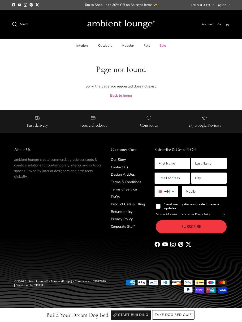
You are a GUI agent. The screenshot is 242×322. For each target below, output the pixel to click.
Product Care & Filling (128, 204)
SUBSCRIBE (191, 226)
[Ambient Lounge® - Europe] (121, 24)
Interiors (82, 45)
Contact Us (119, 167)
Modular (128, 45)
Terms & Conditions (126, 182)
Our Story (118, 159)
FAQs (115, 196)
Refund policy (122, 211)
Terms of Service (124, 189)
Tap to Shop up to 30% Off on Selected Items (121, 5)
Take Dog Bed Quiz (173, 315)
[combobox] (166, 191)
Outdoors (105, 45)
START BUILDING (133, 315)
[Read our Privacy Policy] (224, 215)
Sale (163, 45)
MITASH (39, 285)
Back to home (121, 95)
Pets (146, 45)
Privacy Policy (122, 219)
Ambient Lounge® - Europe (42, 281)
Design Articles (123, 174)
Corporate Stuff (123, 226)
